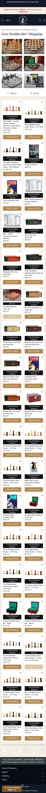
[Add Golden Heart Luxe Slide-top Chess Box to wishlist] (20, 322)
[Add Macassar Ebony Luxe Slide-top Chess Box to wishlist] (20, 357)
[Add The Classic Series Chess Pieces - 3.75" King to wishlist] (42, 707)
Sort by (36, 93)
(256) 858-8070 (23, 787)
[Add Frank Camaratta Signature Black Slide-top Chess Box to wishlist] (42, 251)
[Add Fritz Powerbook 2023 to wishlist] (20, 180)
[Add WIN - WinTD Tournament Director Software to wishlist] (42, 180)
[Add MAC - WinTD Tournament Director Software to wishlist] (20, 214)
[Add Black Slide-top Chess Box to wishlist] (42, 214)
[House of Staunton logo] (23, 20)
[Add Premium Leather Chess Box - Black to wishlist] (20, 601)
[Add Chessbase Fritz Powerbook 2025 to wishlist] (42, 357)
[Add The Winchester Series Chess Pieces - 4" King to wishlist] (42, 636)
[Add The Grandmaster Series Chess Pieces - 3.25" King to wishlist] (20, 636)
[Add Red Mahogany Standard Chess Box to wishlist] (42, 495)
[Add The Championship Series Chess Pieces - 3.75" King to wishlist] (20, 564)
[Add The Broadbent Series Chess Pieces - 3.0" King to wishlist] (42, 101)
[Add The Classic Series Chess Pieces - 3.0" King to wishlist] (20, 426)
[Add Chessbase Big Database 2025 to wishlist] (20, 495)
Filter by (13, 93)
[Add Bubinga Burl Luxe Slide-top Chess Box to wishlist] (20, 391)
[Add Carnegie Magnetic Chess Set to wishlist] (20, 288)
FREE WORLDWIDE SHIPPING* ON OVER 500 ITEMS (23, 2)
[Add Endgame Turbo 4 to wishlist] (42, 143)
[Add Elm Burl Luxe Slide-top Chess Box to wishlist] (42, 288)
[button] (12, 789)
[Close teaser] (22, 785)
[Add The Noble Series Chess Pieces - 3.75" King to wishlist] (20, 673)
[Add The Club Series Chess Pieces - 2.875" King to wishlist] (20, 461)
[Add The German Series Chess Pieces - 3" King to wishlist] (42, 530)
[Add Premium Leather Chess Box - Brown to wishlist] (42, 601)
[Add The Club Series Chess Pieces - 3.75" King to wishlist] (20, 530)
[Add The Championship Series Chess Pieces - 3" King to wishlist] (42, 426)
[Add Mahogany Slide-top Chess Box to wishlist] (20, 251)
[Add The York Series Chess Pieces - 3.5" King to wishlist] (42, 673)
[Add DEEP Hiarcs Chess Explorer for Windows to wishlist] (42, 461)
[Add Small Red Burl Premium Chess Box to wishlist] (42, 391)
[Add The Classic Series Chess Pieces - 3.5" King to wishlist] (42, 564)
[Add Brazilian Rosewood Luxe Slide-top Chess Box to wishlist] (42, 322)
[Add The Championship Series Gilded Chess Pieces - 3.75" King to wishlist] (20, 707)
